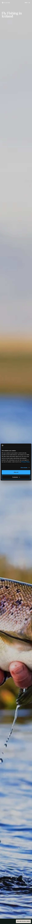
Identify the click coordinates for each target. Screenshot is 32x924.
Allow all (16, 472)
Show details (24, 467)
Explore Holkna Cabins (23, 921)
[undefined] (6, 3)
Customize (15, 477)
